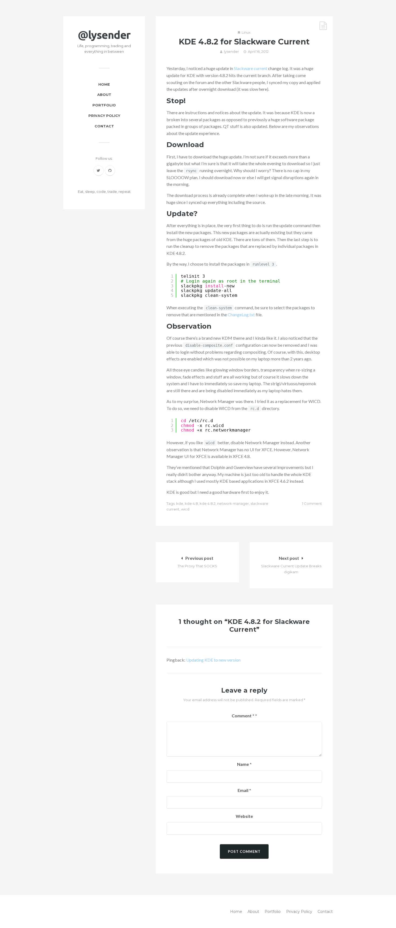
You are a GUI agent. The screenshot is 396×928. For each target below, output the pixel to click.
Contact (104, 126)
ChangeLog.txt (241, 314)
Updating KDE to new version (213, 659)
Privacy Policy (104, 115)
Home (104, 84)
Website (244, 816)
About (104, 94)
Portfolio (104, 105)
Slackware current (250, 68)
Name (244, 764)
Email (244, 790)
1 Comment (312, 503)
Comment (243, 715)
